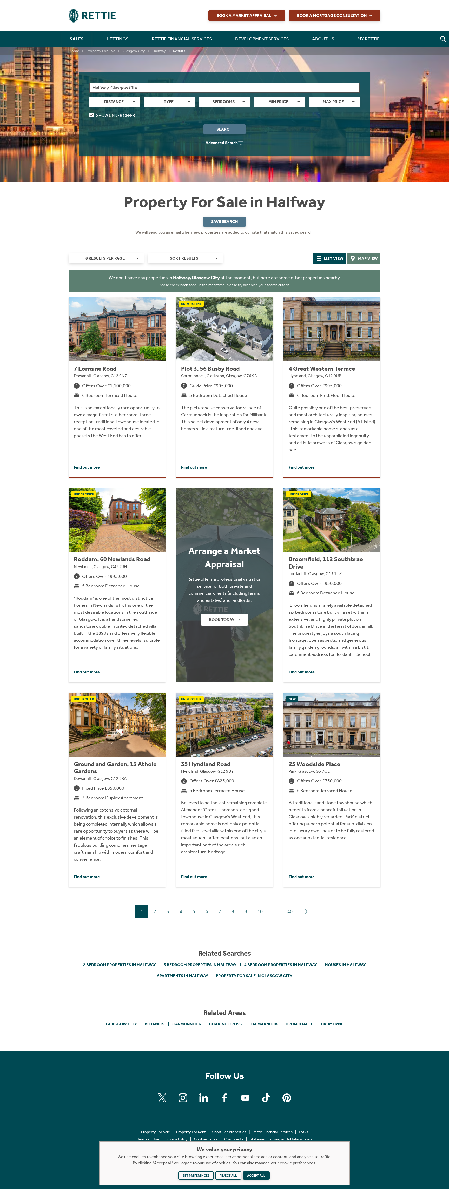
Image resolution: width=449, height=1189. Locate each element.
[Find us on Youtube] (245, 1097)
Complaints (233, 1139)
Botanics (154, 1024)
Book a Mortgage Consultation (332, 15)
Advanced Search (222, 142)
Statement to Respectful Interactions (281, 1139)
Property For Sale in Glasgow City (254, 975)
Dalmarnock (263, 1024)
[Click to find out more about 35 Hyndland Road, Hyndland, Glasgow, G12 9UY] (224, 790)
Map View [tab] (368, 258)
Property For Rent (191, 1132)
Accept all (256, 1175)
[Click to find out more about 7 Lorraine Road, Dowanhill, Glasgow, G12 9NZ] (117, 387)
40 (290, 911)
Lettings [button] (117, 39)
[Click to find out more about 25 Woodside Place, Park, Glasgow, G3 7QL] (331, 790)
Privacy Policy (176, 1139)
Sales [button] (77, 39)
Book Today (221, 619)
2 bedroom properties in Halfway (119, 964)
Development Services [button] (262, 39)
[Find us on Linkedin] (203, 1097)
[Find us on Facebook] (224, 1097)
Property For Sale (101, 51)
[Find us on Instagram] (183, 1097)
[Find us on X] (162, 1097)
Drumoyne (332, 1024)
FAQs (303, 1132)
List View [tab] (334, 258)
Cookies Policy (206, 1139)
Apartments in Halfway (182, 975)
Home (74, 51)
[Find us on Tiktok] (266, 1097)
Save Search (224, 221)
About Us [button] (323, 39)
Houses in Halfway (345, 964)
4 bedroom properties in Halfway (280, 964)
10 (260, 911)
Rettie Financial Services (273, 1132)
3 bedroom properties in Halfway (200, 964)
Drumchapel (299, 1024)
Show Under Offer (115, 115)
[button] (443, 39)
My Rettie (369, 39)
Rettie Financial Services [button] (182, 39)
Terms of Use (148, 1139)
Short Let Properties (229, 1132)
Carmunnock (186, 1024)
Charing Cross (225, 1024)
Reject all (228, 1175)
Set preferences (196, 1175)
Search (224, 129)
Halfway (159, 51)
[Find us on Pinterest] (286, 1097)
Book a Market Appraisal (243, 15)
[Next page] (306, 911)
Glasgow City (134, 51)
